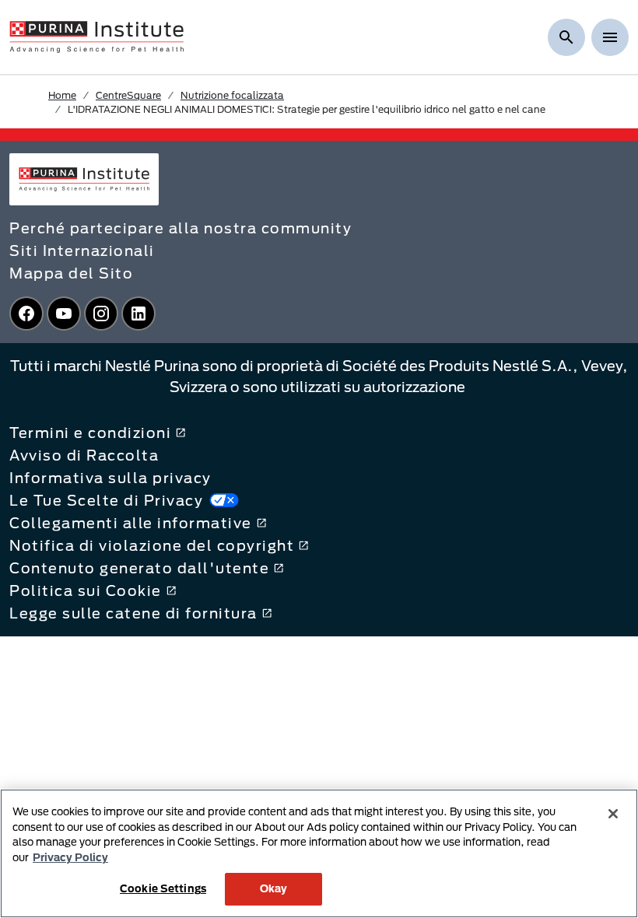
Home (62, 94)
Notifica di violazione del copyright (151, 545)
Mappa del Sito (71, 273)
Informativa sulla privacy (110, 477)
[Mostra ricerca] (566, 37)
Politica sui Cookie (85, 590)
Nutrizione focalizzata (232, 94)
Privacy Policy (70, 857)
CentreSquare (128, 94)
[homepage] (96, 35)
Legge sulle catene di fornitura (133, 613)
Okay (274, 888)
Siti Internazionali (82, 250)
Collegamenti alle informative (130, 523)
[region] (319, 853)
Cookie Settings (163, 888)
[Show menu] (610, 37)
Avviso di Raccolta (84, 455)
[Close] (613, 814)
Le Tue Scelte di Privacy (106, 500)
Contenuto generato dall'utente (139, 568)
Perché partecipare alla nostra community (180, 228)
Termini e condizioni (90, 432)
